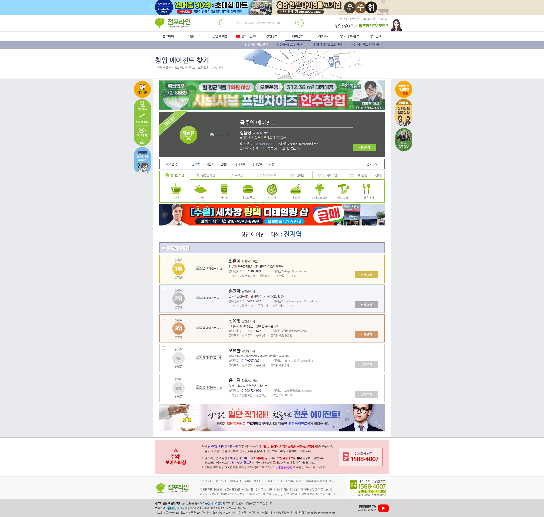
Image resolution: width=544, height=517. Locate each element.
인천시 (224, 164)
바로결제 (142, 132)
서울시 (210, 164)
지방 (271, 164)
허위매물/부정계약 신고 (319, 481)
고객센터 (382, 19)
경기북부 (240, 164)
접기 (369, 164)
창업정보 (272, 36)
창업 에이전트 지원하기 (365, 44)
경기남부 (257, 164)
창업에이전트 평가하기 (290, 44)
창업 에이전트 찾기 (256, 44)
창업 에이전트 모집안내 (328, 44)
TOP (142, 142)
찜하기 (184, 248)
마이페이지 (369, 19)
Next (392, 7)
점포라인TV (248, 36)
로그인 (343, 19)
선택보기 (173, 248)
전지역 (196, 164)
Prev (152, 7)
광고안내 (375, 36)
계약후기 (323, 36)
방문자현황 (142, 118)
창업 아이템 (220, 36)
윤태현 (235, 380)
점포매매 (168, 36)
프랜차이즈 (194, 36)
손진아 (235, 291)
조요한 (235, 350)
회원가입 (355, 19)
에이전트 (297, 36)
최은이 (235, 261)
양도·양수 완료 (349, 36)
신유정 (235, 320)
